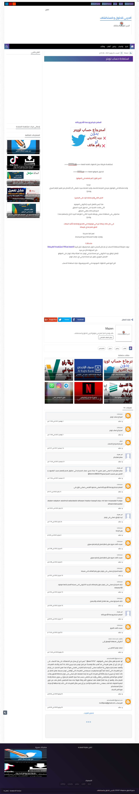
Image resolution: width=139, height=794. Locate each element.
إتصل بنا (6, 790)
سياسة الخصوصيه (107, 4)
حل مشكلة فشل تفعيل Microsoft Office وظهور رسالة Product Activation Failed (23, 197)
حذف (119, 421)
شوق (121, 441)
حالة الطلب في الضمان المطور (23, 182)
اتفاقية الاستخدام (95, 4)
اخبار (126, 46)
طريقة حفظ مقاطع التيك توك (23, 166)
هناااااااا (80, 171)
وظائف (102, 46)
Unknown (120, 414)
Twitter (67, 319)
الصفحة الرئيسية (129, 4)
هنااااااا (72, 164)
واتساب (120, 46)
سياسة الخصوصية (15, 790)
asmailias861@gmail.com (115, 658)
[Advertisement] (47, 26)
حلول (110, 348)
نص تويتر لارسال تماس (23, 150)
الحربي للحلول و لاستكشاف (115, 17)
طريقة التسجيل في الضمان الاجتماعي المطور (23, 214)
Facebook (81, 319)
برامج (114, 46)
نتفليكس (101, 348)
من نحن (115, 4)
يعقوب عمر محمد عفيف (115, 638)
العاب (124, 348)
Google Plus (53, 319)
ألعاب (109, 46)
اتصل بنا (121, 4)
